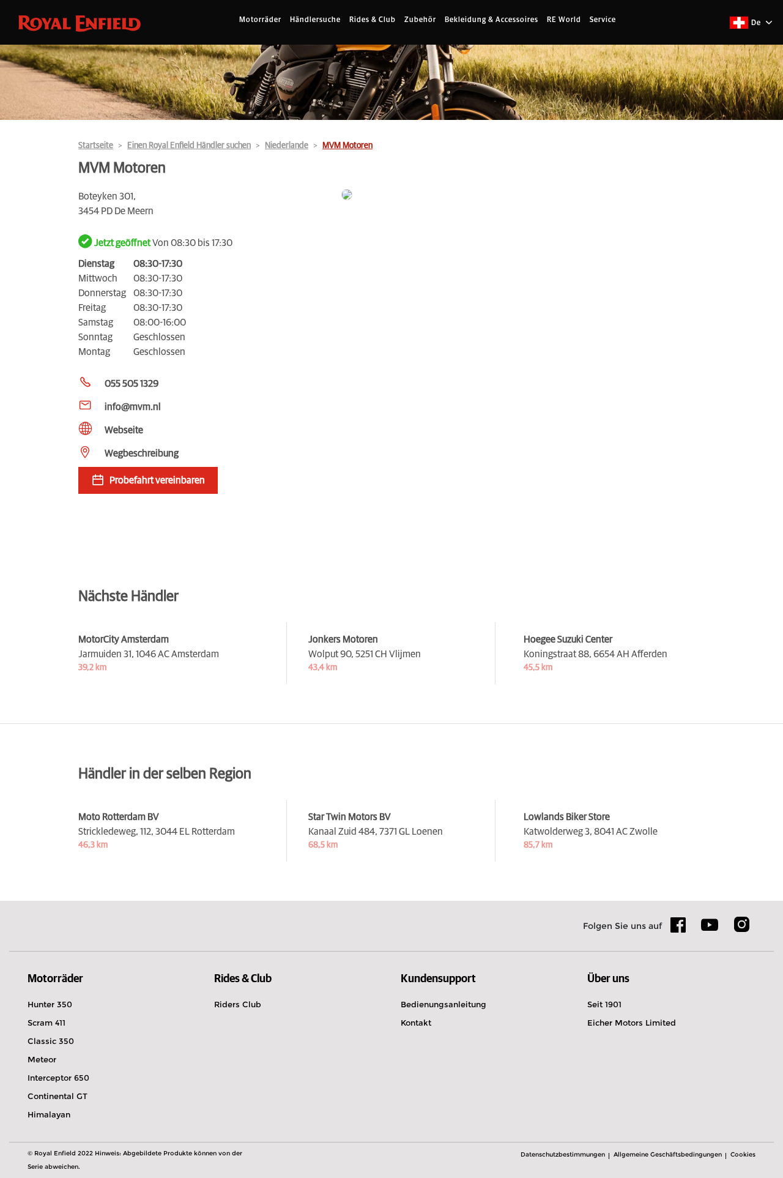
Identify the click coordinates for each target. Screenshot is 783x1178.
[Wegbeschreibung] (523, 195)
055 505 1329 (131, 384)
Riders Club (237, 1004)
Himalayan (49, 1114)
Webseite (124, 430)
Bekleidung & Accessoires (491, 20)
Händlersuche (315, 20)
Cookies (742, 1154)
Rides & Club (372, 20)
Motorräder (260, 20)
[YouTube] (710, 930)
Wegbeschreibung (142, 453)
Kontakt (416, 1022)
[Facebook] (678, 928)
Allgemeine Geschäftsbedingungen (668, 1154)
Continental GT (57, 1096)
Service (603, 20)
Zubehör (420, 20)
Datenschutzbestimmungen (563, 1154)
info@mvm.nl (133, 407)
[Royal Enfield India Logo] (79, 22)
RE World (564, 20)
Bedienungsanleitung (443, 1004)
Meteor (42, 1059)
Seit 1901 (604, 1004)
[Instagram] (741, 928)
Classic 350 (51, 1041)
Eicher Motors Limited (631, 1022)
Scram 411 (46, 1022)
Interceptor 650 (58, 1078)
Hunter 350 (50, 1004)
